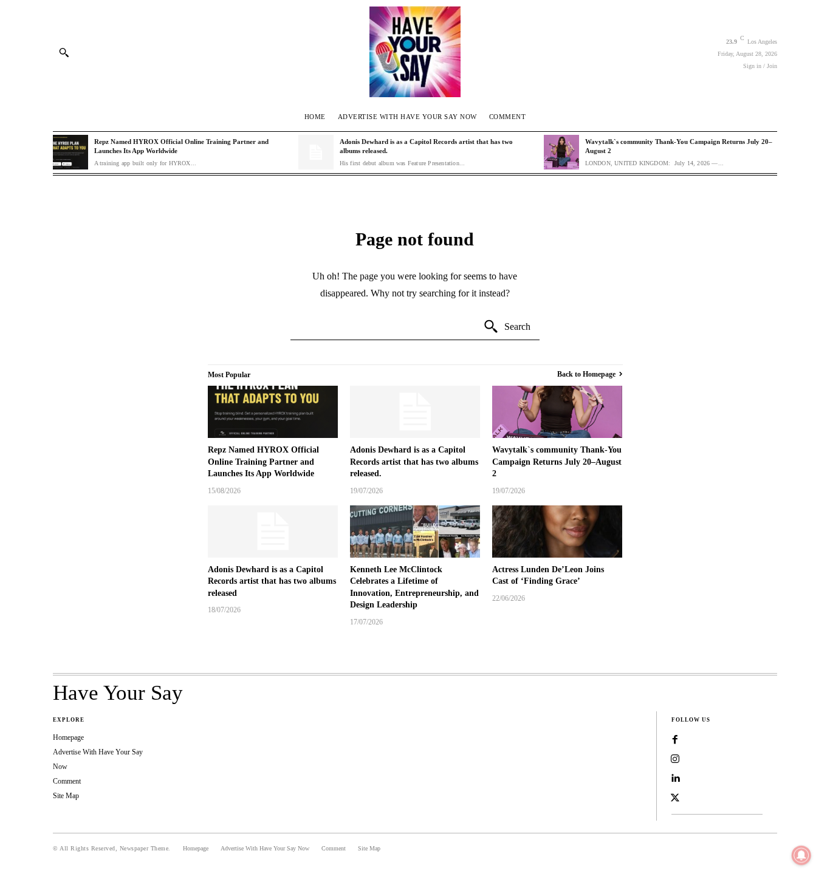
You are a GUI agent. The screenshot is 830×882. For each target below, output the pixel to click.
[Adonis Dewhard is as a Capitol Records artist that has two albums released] (273, 531)
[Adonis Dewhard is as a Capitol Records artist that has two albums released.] (316, 152)
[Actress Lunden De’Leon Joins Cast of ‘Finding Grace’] (557, 531)
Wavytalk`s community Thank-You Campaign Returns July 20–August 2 (557, 461)
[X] (675, 798)
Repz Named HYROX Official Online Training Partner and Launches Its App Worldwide (263, 461)
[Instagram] (675, 759)
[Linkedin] (675, 778)
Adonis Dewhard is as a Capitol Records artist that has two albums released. (414, 461)
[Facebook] (675, 740)
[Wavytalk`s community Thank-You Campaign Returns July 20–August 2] (561, 152)
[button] (64, 52)
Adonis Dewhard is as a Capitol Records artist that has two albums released (272, 581)
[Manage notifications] (801, 855)
